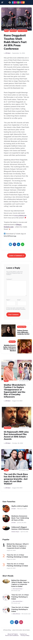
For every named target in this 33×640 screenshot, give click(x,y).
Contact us (23, 634)
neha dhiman (16, 613)
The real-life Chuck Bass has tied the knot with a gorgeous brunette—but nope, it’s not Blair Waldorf (16, 479)
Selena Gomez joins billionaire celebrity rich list (23, 332)
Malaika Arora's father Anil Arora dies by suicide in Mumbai (9, 348)
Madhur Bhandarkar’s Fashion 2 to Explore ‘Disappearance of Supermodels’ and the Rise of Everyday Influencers (14, 391)
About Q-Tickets (13, 634)
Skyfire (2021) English (19, 506)
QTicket (7, 53)
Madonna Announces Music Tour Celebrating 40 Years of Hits (20, 518)
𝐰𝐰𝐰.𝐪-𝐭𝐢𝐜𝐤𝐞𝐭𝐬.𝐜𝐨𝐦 (20, 215)
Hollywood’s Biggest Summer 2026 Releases (20, 528)
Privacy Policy (25, 635)
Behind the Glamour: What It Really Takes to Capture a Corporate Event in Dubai (18, 546)
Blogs (6, 30)
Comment (9, 279)
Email (19, 300)
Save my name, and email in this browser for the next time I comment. (16, 308)
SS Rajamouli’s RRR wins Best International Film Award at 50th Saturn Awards (16, 435)
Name (8, 300)
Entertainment (22, 30)
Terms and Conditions (12, 635)
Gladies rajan (15, 531)
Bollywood (13, 30)
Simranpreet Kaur (18, 588)
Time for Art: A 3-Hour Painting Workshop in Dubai (17, 556)
